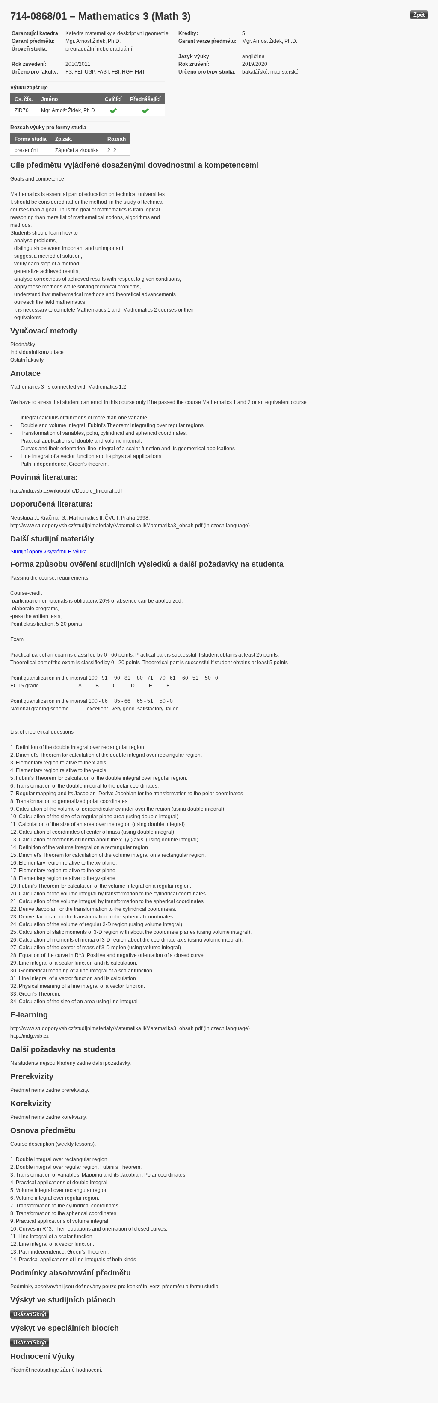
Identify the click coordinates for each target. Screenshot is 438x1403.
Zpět (419, 15)
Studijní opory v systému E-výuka (48, 552)
